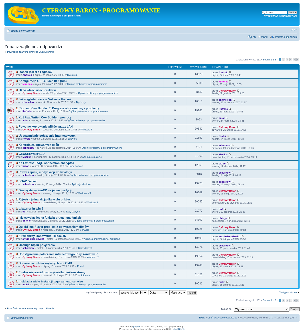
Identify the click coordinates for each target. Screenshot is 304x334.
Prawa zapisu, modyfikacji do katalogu (45, 172)
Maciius (26, 157)
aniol (25, 120)
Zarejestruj (279, 37)
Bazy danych (76, 166)
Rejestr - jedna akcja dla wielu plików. (45, 199)
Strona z (269, 59)
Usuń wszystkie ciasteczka (222, 317)
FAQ (253, 37)
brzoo (25, 166)
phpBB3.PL (179, 329)
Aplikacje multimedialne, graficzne (102, 239)
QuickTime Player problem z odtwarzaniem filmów (54, 226)
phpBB (136, 326)
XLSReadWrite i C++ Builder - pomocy (45, 117)
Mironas (27, 84)
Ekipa (202, 317)
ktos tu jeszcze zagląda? (36, 72)
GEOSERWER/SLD (32, 154)
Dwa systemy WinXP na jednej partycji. (46, 190)
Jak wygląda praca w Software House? (45, 99)
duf (24, 211)
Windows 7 (86, 129)
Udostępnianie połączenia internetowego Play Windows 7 (58, 254)
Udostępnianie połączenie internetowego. (47, 135)
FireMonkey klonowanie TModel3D (42, 236)
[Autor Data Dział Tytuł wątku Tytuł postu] (158, 292)
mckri (25, 284)
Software (72, 138)
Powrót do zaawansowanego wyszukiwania (30, 51)
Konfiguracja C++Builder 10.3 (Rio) (43, 81)
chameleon (28, 102)
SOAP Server (28, 181)
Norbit (26, 138)
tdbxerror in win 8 (31, 208)
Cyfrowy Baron (31, 93)
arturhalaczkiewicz (33, 239)
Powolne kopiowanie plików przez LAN (46, 126)
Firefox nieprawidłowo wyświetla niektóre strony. (52, 272)
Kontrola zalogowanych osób (39, 144)
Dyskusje (72, 75)
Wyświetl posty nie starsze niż (102, 292)
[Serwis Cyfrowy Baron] (24, 14)
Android (27, 75)
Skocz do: (226, 309)
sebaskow (28, 147)
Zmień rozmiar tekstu (294, 30)
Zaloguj (293, 37)
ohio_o (26, 220)
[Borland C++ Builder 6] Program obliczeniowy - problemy (59, 108)
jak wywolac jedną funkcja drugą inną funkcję (50, 217)
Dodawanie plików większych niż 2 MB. (46, 263)
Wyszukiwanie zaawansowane (280, 15)
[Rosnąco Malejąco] (183, 292)
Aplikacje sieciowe (92, 157)
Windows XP (84, 193)
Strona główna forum (22, 30)
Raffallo (27, 111)
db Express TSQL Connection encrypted (46, 163)
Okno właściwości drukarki (37, 90)
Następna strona (288, 292)
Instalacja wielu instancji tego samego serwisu (51, 281)
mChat (264, 37)
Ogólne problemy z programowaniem (87, 84)
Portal (80, 266)
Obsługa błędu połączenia (37, 245)
